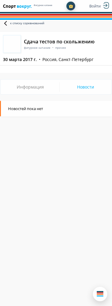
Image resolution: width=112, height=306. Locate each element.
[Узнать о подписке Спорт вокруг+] (70, 5)
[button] (100, 294)
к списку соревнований (27, 23)
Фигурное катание (43, 5)
